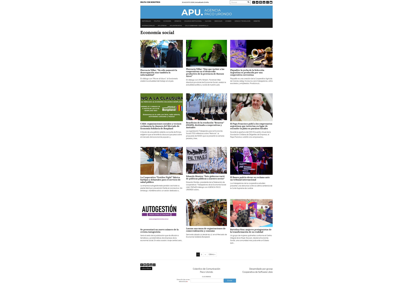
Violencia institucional (193, 21)
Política (157, 21)
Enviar (229, 280)
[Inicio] (206, 12)
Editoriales (146, 21)
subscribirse (146, 268)
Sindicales (218, 21)
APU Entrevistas (176, 25)
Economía (167, 21)
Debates (257, 21)
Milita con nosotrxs (150, 2)
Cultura (208, 21)
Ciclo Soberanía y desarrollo (196, 25)
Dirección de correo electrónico (183, 280)
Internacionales (148, 25)
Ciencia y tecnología (242, 21)
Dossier (228, 21)
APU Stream (162, 25)
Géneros (177, 21)
